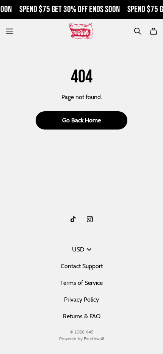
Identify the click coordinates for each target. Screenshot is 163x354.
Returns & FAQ (81, 316)
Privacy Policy (81, 299)
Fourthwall (94, 338)
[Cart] (153, 31)
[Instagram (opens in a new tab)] (90, 219)
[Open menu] (9, 31)
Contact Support (82, 266)
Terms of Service (81, 282)
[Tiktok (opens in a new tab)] (73, 219)
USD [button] (78, 249)
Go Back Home (81, 120)
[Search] (137, 31)
